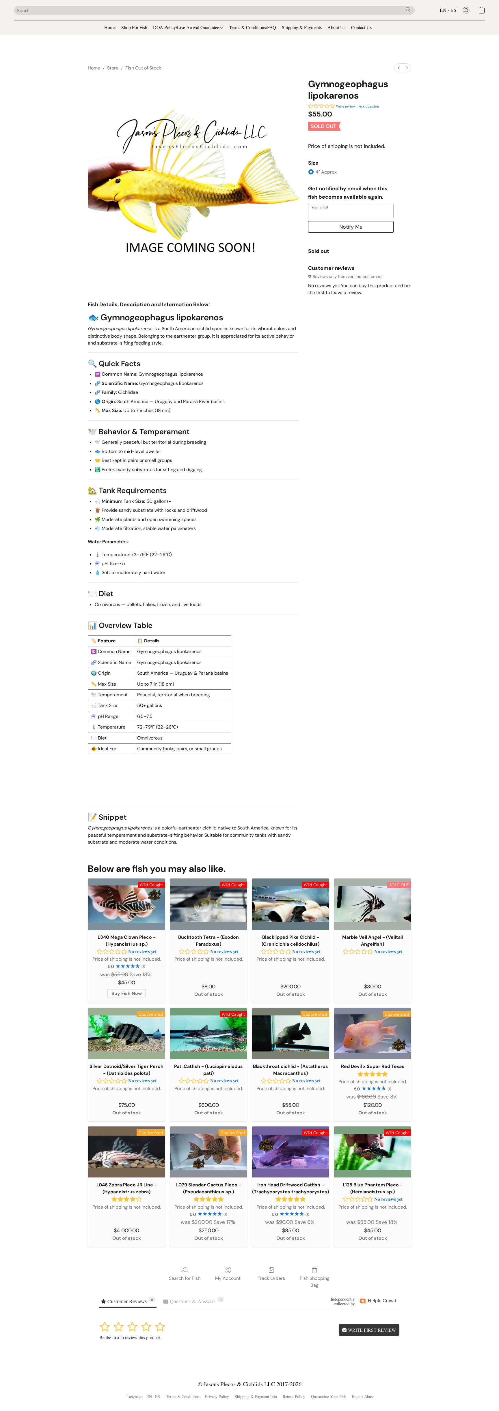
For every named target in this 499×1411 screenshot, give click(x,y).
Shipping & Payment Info (256, 1396)
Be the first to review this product (129, 1337)
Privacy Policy (217, 1396)
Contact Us (361, 27)
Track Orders (271, 1278)
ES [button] (453, 10)
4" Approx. (327, 172)
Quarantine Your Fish (328, 1396)
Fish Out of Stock (143, 68)
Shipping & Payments (302, 27)
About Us (336, 27)
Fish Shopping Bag (314, 1281)
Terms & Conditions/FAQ (252, 27)
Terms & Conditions (182, 1396)
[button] (466, 10)
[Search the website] (408, 10)
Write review (345, 106)
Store (112, 68)
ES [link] (157, 1396)
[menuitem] (399, 68)
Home (110, 27)
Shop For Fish (134, 27)
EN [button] (443, 10)
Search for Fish (184, 1278)
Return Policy (294, 1396)
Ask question (369, 106)
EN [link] (149, 1396)
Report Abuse (363, 1396)
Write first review (371, 1330)
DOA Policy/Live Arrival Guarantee (186, 27)
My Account (228, 1278)
